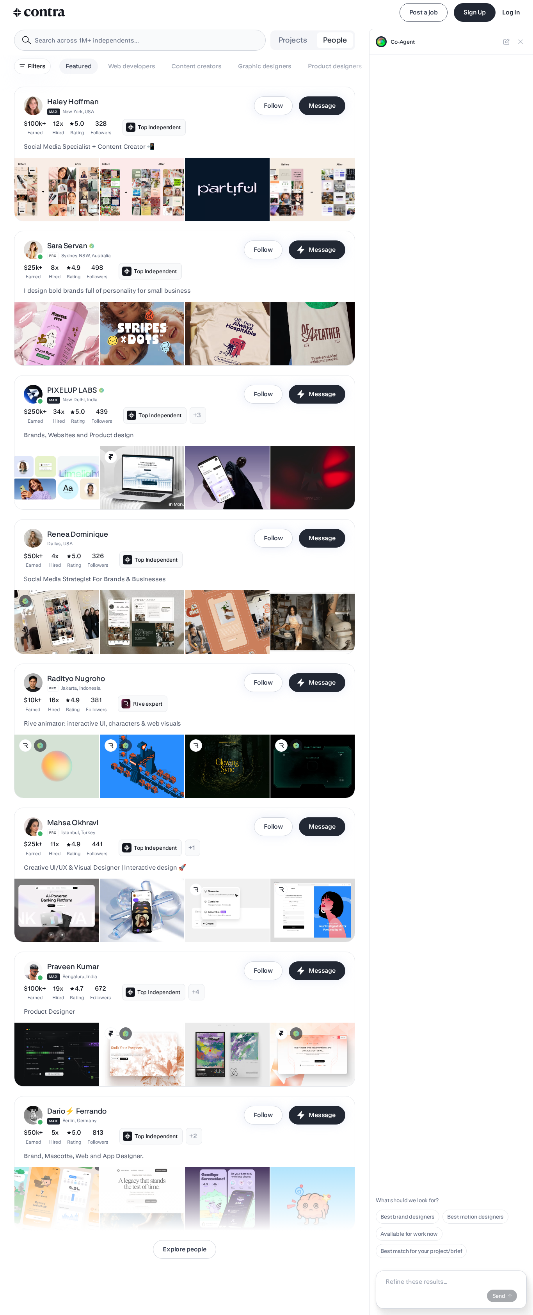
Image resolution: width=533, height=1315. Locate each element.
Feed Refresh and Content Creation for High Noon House (142, 197)
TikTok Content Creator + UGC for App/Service (227, 197)
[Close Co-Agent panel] (520, 42)
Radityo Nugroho (76, 678)
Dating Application (128, 922)
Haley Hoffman (73, 102)
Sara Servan (67, 246)
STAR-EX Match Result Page (311, 778)
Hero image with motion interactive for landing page (224, 774)
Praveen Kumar (73, 967)
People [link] (335, 40)
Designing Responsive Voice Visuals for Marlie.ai (55, 774)
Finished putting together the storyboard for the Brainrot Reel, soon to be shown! (55, 1203)
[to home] (39, 12)
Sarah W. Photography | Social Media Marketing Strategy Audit (135, 626)
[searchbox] (146, 40)
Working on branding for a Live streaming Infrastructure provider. (219, 1059)
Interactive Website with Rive (312, 922)
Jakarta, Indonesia (81, 687)
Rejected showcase (300, 490)
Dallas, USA (60, 543)
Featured (79, 66)
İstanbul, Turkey (78, 832)
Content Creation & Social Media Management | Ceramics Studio (222, 626)
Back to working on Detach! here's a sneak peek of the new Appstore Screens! (224, 1203)
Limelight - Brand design (50, 490)
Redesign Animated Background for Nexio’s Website (130, 770)
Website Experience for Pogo (226, 490)
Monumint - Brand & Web (136, 490)
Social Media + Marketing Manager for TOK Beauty (51, 197)
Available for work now (409, 1234)
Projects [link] (293, 40)
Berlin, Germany (79, 1120)
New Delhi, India (80, 399)
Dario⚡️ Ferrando (77, 1111)
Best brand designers (407, 1217)
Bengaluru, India (79, 976)
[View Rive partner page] (25, 745)
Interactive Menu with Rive (223, 922)
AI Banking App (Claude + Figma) (48, 918)
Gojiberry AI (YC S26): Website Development (303, 1063)
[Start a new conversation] (506, 42)
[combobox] (140, 40)
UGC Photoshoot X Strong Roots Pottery (307, 630)
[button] (184, 154)
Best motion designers (475, 1217)
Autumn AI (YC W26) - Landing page (131, 1063)
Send (498, 1296)
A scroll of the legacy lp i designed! (135, 1207)
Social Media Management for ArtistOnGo (309, 197)
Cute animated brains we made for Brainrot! (306, 1207)
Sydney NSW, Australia (86, 255)
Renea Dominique (77, 534)
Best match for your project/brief (421, 1251)
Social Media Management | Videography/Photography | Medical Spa (54, 626)
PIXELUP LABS (72, 390)
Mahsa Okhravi (72, 823)
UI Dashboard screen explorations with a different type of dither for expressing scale (55, 1059)
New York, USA (78, 111)
